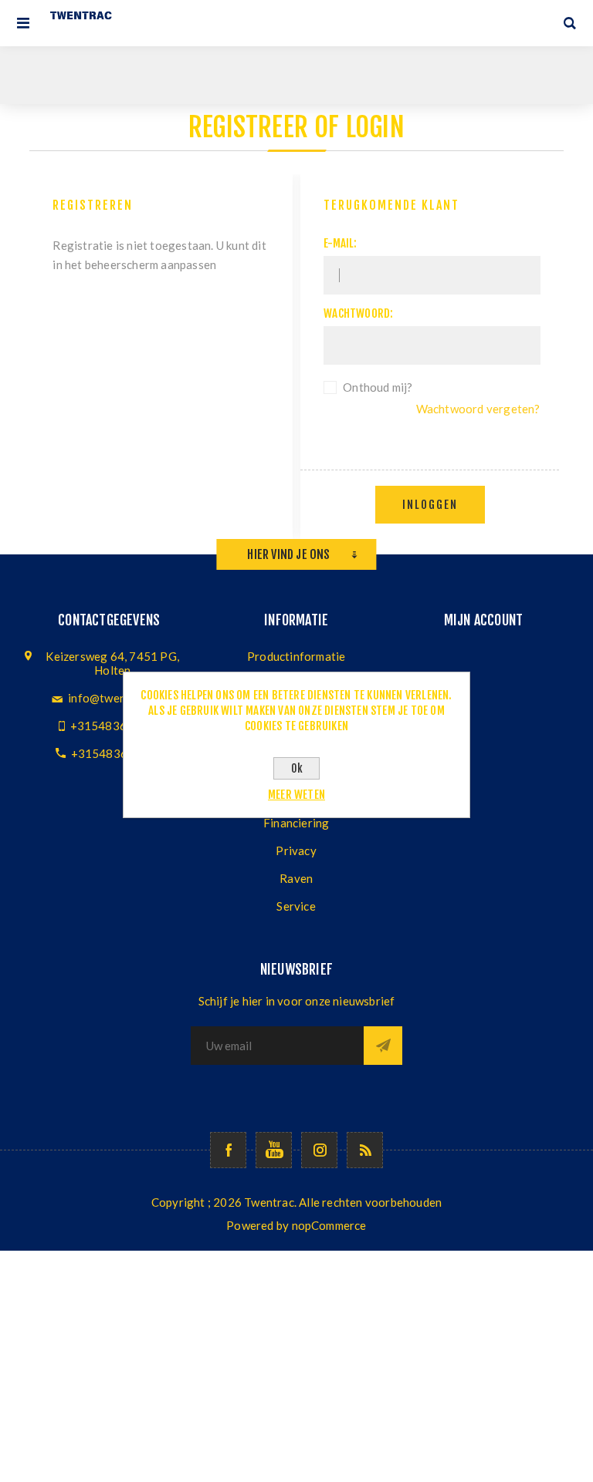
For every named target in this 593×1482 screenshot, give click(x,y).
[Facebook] (228, 1150)
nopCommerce (329, 1225)
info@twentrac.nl (113, 698)
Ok (297, 768)
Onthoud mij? (377, 387)
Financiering (296, 823)
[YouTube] (274, 1150)
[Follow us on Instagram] (319, 1150)
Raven (296, 878)
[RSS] (365, 1150)
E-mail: (340, 243)
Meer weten (296, 794)
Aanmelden (383, 1045)
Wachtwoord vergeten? (478, 409)
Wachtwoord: (358, 313)
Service (295, 906)
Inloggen (430, 504)
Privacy (296, 850)
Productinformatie (296, 656)
